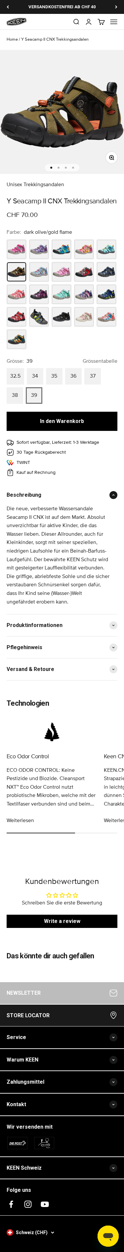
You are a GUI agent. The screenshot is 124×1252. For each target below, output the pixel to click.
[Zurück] (8, 7)
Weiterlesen (20, 820)
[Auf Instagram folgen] (27, 1204)
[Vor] (116, 7)
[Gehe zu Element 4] (73, 168)
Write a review (62, 921)
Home (12, 39)
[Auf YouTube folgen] (44, 1204)
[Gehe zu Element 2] (59, 168)
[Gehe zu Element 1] (51, 168)
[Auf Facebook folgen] (11, 1204)
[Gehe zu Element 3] (66, 168)
